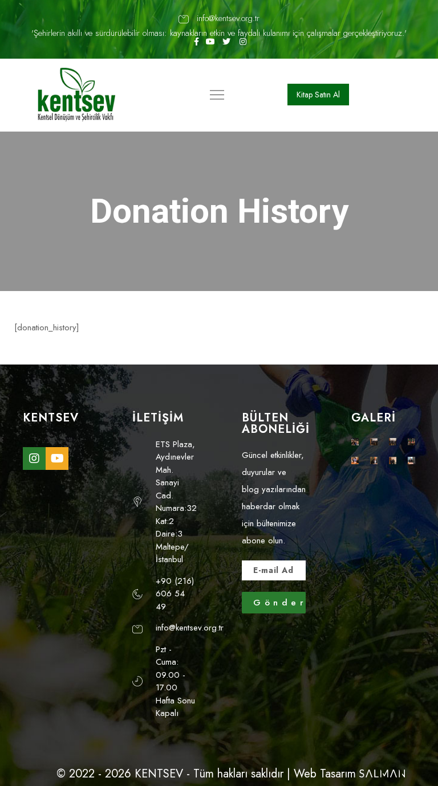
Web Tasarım (325, 773)
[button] (318, 94)
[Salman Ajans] (382, 773)
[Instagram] (34, 458)
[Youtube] (57, 458)
